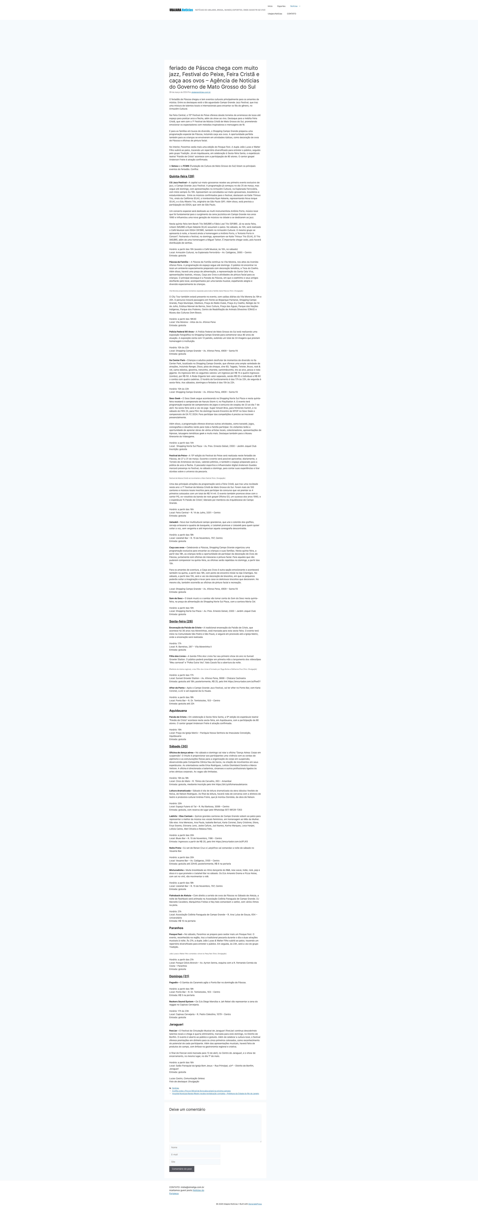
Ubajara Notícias (275, 13)
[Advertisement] (239, 38)
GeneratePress (255, 1204)
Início (270, 6)
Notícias (294, 6)
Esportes (281, 6)
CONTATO (291, 13)
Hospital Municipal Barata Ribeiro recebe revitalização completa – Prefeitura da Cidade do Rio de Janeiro (215, 1093)
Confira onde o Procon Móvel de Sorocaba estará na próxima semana (201, 1091)
